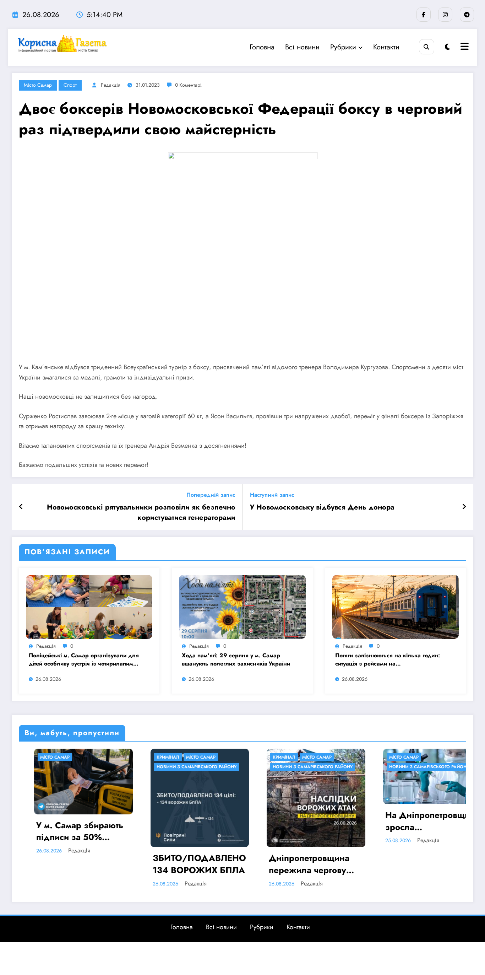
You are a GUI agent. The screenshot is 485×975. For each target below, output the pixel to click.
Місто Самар (38, 84)
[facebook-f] (423, 14)
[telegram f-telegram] (467, 14)
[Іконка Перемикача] (464, 47)
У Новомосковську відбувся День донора (322, 507)
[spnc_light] (447, 47)
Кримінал (88, 757)
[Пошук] (426, 46)
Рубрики (343, 47)
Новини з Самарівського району (117, 767)
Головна (262, 47)
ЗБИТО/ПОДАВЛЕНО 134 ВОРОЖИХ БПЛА (120, 864)
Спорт (70, 84)
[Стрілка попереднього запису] (21, 507)
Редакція (110, 84)
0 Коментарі (188, 84)
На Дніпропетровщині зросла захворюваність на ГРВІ (352, 821)
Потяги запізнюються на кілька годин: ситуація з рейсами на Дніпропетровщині (387, 660)
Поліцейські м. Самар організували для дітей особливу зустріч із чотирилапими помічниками (84, 660)
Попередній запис (210, 494)
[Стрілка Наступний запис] (464, 507)
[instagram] (445, 14)
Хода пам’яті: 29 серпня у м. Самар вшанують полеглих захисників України (236, 659)
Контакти (386, 47)
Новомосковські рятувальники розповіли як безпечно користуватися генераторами (141, 512)
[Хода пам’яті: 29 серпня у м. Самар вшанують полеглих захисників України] (242, 606)
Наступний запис (272, 494)
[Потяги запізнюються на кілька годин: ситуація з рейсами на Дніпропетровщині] (395, 606)
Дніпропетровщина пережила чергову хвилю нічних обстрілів (229, 864)
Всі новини (302, 47)
